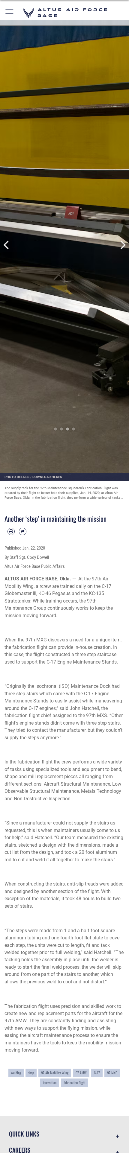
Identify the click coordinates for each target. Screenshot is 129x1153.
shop (31, 1073)
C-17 (97, 1073)
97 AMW (81, 1073)
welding (16, 1073)
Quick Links (24, 1134)
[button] (10, 12)
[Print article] (11, 531)
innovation (49, 1082)
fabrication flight (75, 1082)
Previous (6, 245)
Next (122, 245)
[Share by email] (22, 531)
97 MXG (112, 1073)
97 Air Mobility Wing (54, 1073)
